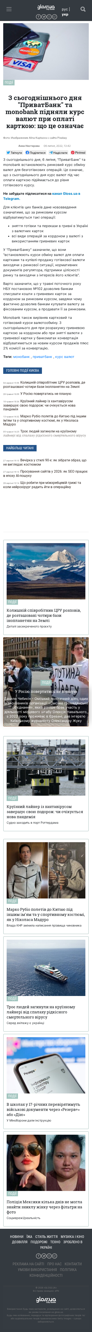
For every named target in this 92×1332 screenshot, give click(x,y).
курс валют (64, 357)
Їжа (29, 1237)
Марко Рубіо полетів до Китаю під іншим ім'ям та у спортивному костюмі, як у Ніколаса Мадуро (44, 420)
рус (65, 9)
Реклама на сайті (28, 1264)
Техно (55, 1242)
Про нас (54, 1264)
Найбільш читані (20, 448)
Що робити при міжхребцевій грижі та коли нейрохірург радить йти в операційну (42, 485)
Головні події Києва (22, 371)
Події (9, 83)
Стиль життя (46, 1237)
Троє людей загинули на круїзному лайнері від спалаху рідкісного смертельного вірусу (45, 433)
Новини (17, 1237)
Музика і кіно (72, 1237)
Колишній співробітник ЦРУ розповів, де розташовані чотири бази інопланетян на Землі (44, 384)
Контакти (73, 1264)
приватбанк (42, 357)
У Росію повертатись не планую (37, 394)
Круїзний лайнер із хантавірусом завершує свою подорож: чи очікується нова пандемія (39, 405)
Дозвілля (20, 1242)
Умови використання (37, 1269)
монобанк (21, 357)
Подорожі (39, 1242)
